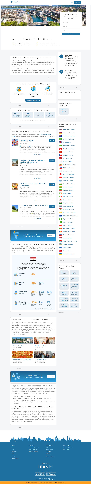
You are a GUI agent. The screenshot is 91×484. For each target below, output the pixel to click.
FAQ (47, 447)
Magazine (48, 453)
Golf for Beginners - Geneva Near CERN (34, 206)
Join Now (77, 2)
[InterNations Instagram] (47, 466)
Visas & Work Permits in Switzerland (74, 286)
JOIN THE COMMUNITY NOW (33, 100)
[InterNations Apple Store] (40, 474)
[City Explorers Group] (45, 357)
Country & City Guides (33, 451)
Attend (52, 140)
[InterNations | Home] (15, 2)
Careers (13, 455)
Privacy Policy (51, 479)
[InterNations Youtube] (50, 466)
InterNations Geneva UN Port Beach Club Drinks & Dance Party (32, 161)
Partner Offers (49, 451)
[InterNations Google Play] (51, 474)
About (13, 447)
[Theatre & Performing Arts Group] (23, 357)
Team (13, 449)
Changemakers (66, 449)
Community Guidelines (68, 447)
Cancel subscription (50, 456)
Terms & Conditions (44, 479)
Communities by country (34, 447)
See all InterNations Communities (57, 482)
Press (13, 453)
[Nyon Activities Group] (23, 343)
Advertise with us (15, 458)
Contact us (14, 456)
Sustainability (14, 451)
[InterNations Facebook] (40, 466)
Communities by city (33, 449)
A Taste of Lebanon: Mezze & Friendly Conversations (33, 185)
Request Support (49, 449)
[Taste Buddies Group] (45, 343)
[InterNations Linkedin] (43, 466)
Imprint (38, 479)
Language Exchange (27, 140)
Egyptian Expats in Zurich (64, 111)
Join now (70, 34)
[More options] (48, 53)
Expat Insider (48, 455)
